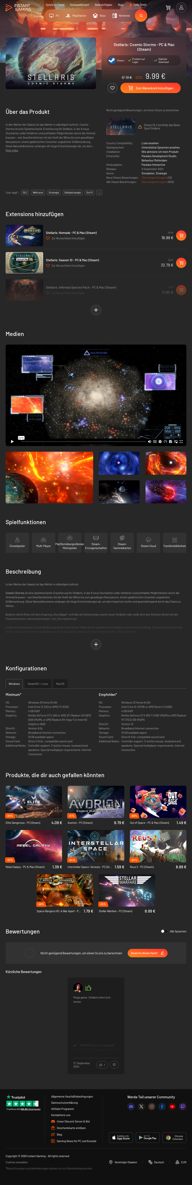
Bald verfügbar (103, 4)
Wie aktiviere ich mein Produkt (160, 151)
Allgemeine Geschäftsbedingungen (72, 1096)
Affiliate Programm (62, 1108)
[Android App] (148, 1137)
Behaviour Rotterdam (154, 160)
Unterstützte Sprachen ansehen (161, 147)
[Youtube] (172, 1106)
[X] (141, 1106)
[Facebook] (162, 1106)
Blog (120, 4)
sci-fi (89, 192)
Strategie (161, 173)
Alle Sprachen (178, 931)
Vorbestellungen (79, 4)
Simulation (148, 173)
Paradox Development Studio (159, 156)
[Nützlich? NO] (114, 1065)
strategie (54, 192)
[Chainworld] (78, 987)
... (99, 192)
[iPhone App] (121, 1137)
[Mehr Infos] (95, 1023)
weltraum (38, 192)
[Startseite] (18, 7)
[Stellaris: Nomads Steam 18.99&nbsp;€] (24, 235)
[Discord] (131, 1106)
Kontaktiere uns (60, 1115)
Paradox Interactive (153, 164)
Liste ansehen (150, 143)
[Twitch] (182, 1106)
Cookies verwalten (17, 1162)
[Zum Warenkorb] (168, 7)
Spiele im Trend (55, 4)
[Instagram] (151, 1106)
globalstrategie (72, 192)
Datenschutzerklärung (64, 1102)
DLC (25, 192)
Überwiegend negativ (155, 177)
